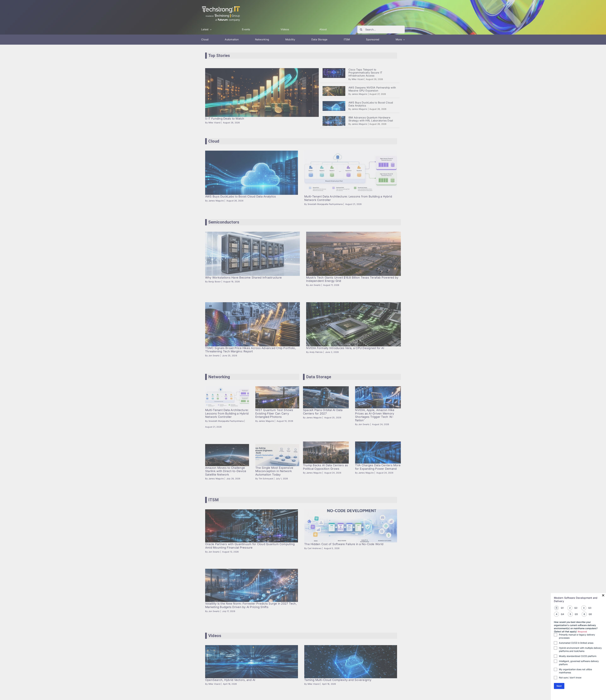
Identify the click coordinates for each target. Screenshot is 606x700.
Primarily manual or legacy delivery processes (577, 636)
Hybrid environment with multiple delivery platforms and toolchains (580, 649)
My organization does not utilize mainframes (575, 671)
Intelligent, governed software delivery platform (579, 663)
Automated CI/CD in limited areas (576, 642)
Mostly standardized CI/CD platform (577, 656)
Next (559, 686)
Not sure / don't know (570, 677)
